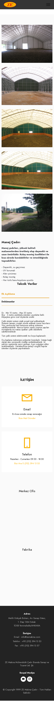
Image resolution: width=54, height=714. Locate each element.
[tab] (25, 294)
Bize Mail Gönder (27, 418)
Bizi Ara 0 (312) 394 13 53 (27, 463)
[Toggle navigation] (48, 4)
